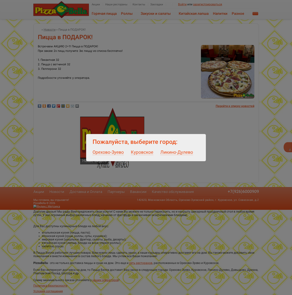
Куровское (142, 152)
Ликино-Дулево (176, 152)
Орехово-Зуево (108, 152)
